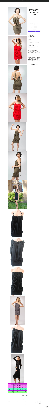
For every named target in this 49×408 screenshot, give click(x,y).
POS (35, 402)
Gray (34, 24)
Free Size (34, 19)
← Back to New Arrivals (24, 395)
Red (34, 23)
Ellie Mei (24, 3)
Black (37, 23)
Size (34, 18)
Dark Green (31, 23)
